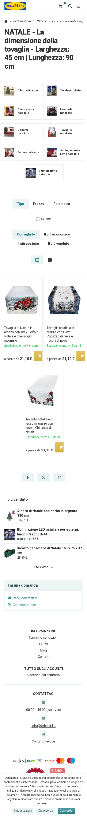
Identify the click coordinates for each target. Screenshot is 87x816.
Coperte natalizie (23, 131)
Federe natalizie (28, 152)
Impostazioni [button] (23, 810)
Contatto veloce (24, 605)
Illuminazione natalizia (48, 172)
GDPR (43, 644)
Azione (46, 219)
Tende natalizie (70, 90)
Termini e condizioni (43, 637)
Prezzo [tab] (38, 204)
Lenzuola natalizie (66, 111)
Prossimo (41, 567)
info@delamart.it (25, 598)
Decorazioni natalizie (26, 111)
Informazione (43, 631)
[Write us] (43, 734)
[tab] (37, 260)
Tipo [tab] (20, 204)
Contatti (43, 657)
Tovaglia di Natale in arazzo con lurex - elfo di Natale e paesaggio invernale (21, 334)
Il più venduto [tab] (58, 244)
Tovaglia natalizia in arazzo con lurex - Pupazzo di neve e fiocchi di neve (60, 334)
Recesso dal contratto (43, 675)
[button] (40, 356)
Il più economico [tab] (57, 234)
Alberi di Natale (28, 90)
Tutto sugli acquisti (43, 669)
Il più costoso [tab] (28, 244)
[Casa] (15, 6)
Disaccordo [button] (45, 810)
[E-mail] (43, 718)
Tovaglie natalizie (66, 131)
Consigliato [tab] (26, 234)
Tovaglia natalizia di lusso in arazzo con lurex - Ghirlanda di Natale (39, 425)
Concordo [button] (66, 810)
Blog (43, 650)
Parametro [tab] (61, 204)
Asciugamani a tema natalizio (70, 152)
